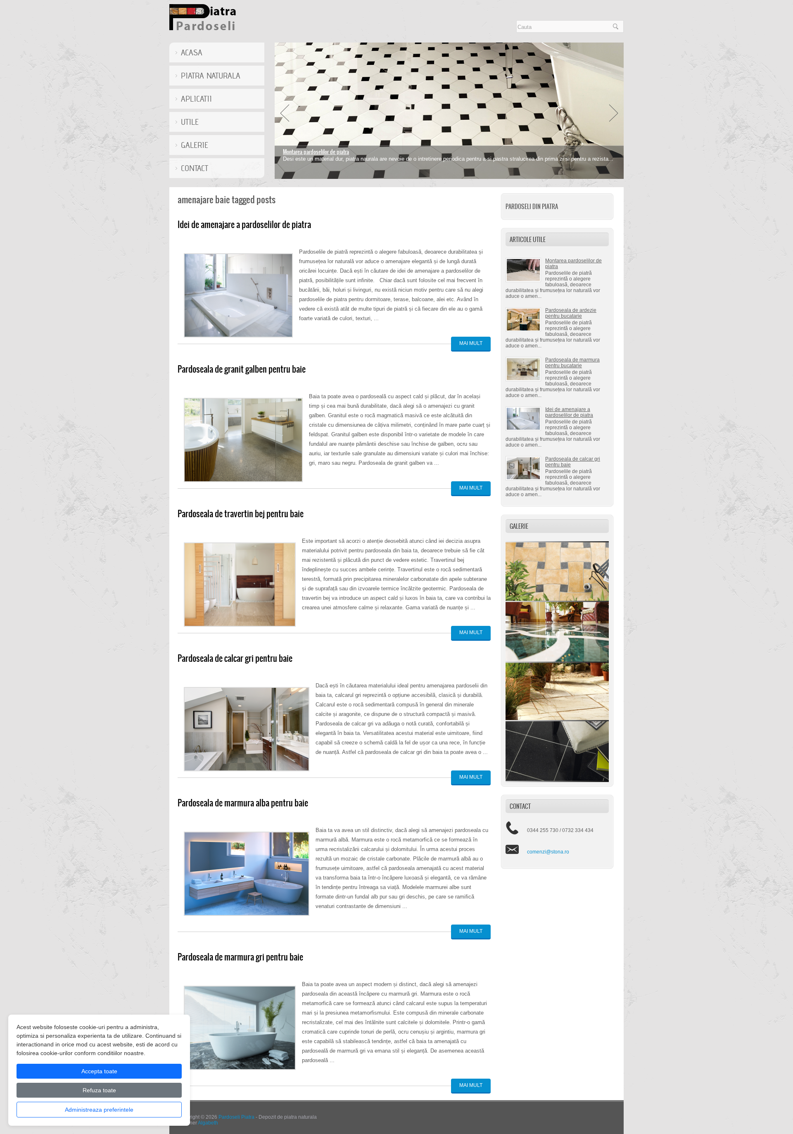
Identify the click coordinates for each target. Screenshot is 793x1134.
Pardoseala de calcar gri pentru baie (235, 658)
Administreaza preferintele (99, 1109)
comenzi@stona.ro (548, 852)
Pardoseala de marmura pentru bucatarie (572, 362)
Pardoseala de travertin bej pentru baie (241, 513)
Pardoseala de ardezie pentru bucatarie (570, 313)
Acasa (191, 52)
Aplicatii (196, 99)
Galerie (194, 145)
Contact (194, 168)
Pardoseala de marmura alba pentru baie (243, 802)
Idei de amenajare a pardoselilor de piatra (569, 412)
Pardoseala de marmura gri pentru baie (240, 957)
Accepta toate (99, 1071)
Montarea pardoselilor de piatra (316, 152)
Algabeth (208, 1123)
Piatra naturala (210, 76)
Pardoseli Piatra (236, 1117)
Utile (190, 122)
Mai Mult (470, 343)
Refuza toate (99, 1090)
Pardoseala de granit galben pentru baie (242, 369)
